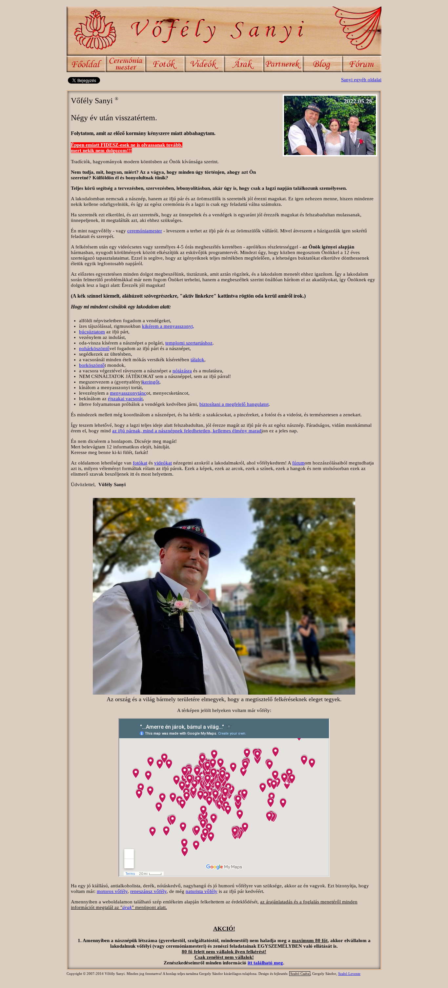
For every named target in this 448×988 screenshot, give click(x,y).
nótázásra (182, 370)
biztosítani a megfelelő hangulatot (234, 404)
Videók (204, 64)
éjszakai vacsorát (125, 398)
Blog (322, 64)
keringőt (150, 382)
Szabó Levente (349, 974)
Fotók (165, 64)
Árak (243, 64)
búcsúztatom (92, 331)
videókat (163, 462)
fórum (298, 462)
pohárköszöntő (94, 348)
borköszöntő (92, 365)
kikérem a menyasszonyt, (168, 326)
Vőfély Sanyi (224, 31)
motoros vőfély (112, 891)
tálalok (197, 359)
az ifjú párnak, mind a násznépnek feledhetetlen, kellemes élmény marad (186, 430)
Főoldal (86, 64)
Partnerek (283, 64)
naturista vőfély (201, 891)
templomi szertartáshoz (189, 343)
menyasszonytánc (128, 393)
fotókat (140, 462)
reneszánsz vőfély (148, 891)
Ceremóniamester (125, 64)
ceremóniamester (144, 230)
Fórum (361, 64)
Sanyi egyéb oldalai (361, 79)
